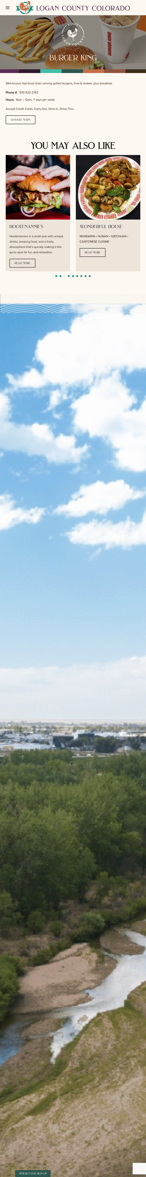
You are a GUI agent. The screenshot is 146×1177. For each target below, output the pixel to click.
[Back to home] (73, 7)
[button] (8, 7)
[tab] (56, 276)
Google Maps (20, 119)
